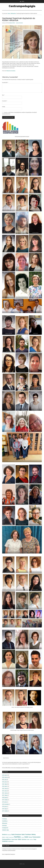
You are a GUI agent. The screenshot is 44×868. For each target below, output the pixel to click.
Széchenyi (24, 839)
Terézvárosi (31, 839)
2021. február (5, 795)
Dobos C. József (5, 837)
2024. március (5, 777)
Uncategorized (5, 827)
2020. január (4, 797)
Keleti (26, 837)
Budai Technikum (26, 834)
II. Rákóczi (22, 837)
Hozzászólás (5, 82)
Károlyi (30, 837)
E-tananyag (4, 818)
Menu (23, 1)
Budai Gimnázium (16, 834)
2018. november (5, 804)
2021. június (4, 790)
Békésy (34, 834)
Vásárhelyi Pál (10, 841)
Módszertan (8, 70)
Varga (34, 839)
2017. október (5, 811)
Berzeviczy (9, 834)
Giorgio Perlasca (11, 837)
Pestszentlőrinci (6, 839)
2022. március (5, 788)
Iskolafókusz (4, 821)
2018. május (4, 808)
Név (3, 95)
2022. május (4, 784)
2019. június (4, 802)
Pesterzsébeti (36, 837)
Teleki (28, 839)
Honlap (3, 106)
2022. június (4, 781)
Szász (19, 839)
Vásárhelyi (5, 841)
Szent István (14, 839)
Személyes (13, 70)
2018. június (4, 806)
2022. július (4, 779)
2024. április (4, 775)
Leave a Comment (19, 22)
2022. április (4, 786)
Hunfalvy (17, 837)
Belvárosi (4, 834)
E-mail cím (4, 100)
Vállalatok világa (5, 830)
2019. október (5, 799)
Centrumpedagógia (22, 6)
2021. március (5, 793)
